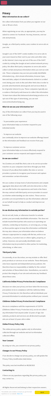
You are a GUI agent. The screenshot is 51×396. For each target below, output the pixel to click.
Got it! (42, 392)
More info (20, 394)
